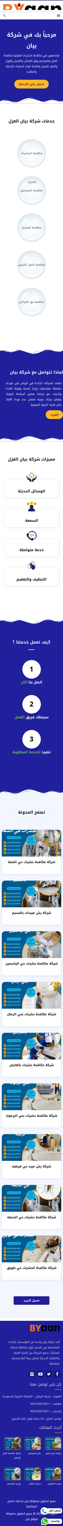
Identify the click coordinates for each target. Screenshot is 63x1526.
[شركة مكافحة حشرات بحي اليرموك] (31, 1097)
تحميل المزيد (31, 1300)
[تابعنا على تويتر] (49, 1375)
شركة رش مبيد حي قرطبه (31, 1166)
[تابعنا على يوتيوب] (40, 1375)
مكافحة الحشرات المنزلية (31, 159)
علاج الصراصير (34, 1453)
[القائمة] (58, 15)
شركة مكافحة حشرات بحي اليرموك (31, 1116)
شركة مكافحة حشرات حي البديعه (31, 1217)
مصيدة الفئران (54, 1484)
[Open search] (5, 15)
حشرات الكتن (35, 1484)
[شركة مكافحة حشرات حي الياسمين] (31, 945)
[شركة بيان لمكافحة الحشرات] (31, 5)
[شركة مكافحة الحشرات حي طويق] (31, 1249)
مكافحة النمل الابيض (31, 264)
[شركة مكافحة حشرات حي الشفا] (31, 843)
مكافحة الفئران (31, 227)
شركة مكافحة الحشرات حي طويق (31, 1268)
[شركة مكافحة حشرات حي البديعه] (31, 1198)
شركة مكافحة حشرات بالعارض (31, 1065)
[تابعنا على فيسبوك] (57, 1375)
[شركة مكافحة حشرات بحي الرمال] (31, 995)
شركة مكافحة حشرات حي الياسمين (31, 963)
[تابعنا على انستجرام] (32, 1375)
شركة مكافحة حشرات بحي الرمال (31, 1014)
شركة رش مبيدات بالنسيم (31, 913)
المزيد (54, 415)
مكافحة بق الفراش (31, 302)
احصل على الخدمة (31, 84)
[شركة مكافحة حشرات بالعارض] (31, 1046)
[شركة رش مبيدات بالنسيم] (31, 894)
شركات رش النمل (53, 1453)
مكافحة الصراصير (31, 190)
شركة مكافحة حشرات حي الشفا (31, 862)
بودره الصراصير (14, 1484)
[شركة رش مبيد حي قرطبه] (31, 1147)
